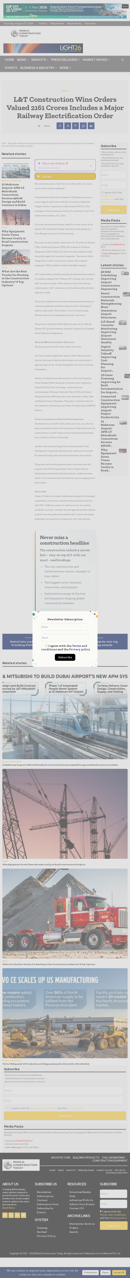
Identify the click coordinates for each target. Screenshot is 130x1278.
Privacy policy (79, 649)
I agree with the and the (65, 647)
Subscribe (65, 657)
